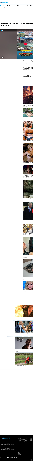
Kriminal (15, 5)
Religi (19, 453)
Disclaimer (20, 457)
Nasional (19, 454)
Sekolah (25, 443)
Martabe (18, 5)
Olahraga (25, 438)
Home (1, 5)
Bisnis (19, 452)
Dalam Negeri (23, 5)
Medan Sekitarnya (10, 5)
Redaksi (6, 457)
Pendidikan (25, 441)
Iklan (22, 457)
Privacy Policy (16, 457)
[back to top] (31, 460)
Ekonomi (25, 440)
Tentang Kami (2, 457)
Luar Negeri (27, 5)
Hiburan (25, 439)
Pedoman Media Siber (10, 457)
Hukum (25, 442)
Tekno (19, 451)
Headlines (4, 5)
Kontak (25, 457)
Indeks (4, 7)
